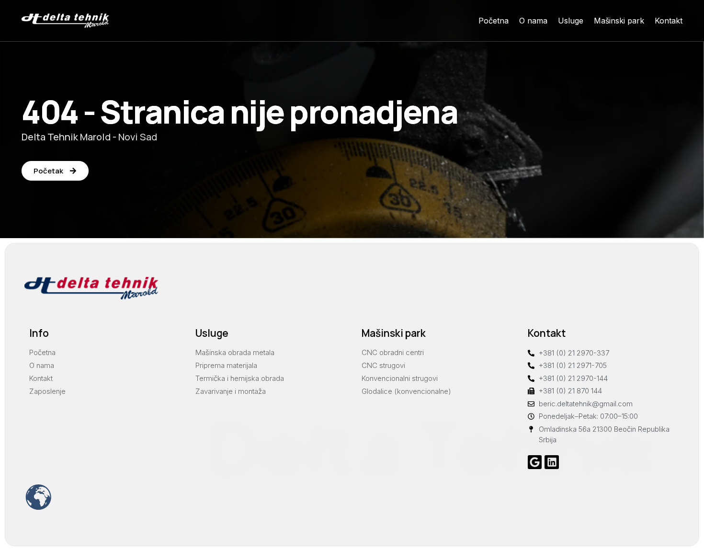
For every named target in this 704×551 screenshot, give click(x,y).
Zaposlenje (47, 391)
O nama (533, 20)
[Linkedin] (551, 462)
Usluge (570, 20)
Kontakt (668, 20)
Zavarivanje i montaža (230, 391)
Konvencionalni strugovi (400, 378)
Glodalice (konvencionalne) (406, 391)
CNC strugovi (383, 365)
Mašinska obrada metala (234, 352)
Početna (493, 20)
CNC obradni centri (393, 352)
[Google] (535, 462)
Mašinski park (619, 20)
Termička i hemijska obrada (239, 378)
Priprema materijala (226, 365)
